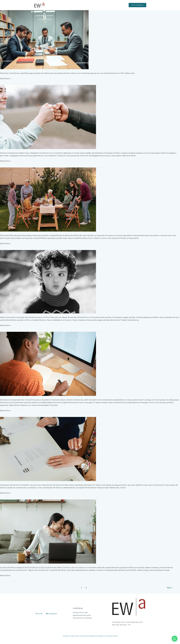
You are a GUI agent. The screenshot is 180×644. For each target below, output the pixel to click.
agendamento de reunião (82, 615)
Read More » (5, 78)
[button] (174, 638)
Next (170, 587)
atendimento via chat (80, 612)
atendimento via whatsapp (82, 618)
